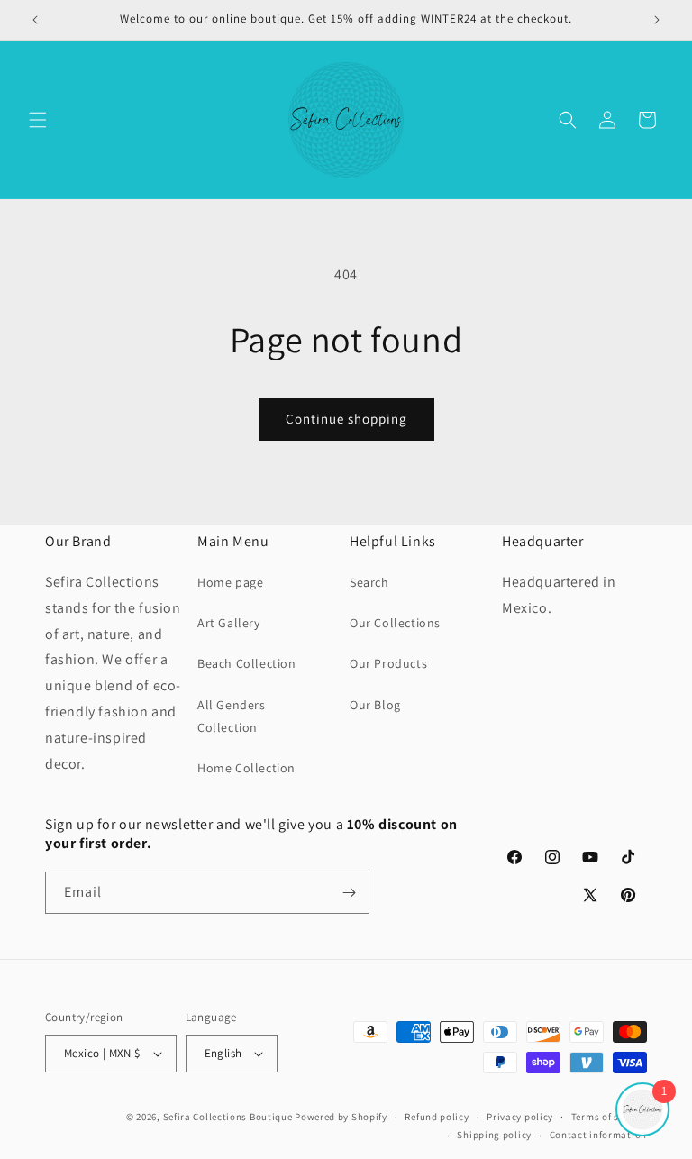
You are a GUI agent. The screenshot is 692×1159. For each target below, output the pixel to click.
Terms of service (609, 1116)
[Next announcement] (657, 20)
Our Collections (395, 623)
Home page (230, 582)
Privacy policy (520, 1116)
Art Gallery (228, 623)
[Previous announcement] (35, 20)
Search (369, 582)
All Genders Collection (231, 716)
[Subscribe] (349, 893)
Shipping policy (494, 1134)
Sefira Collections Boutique (228, 1116)
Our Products (388, 663)
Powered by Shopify (341, 1116)
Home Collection (246, 768)
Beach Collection (246, 663)
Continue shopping (346, 418)
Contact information (598, 1134)
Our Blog (375, 705)
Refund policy (437, 1116)
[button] (38, 120)
